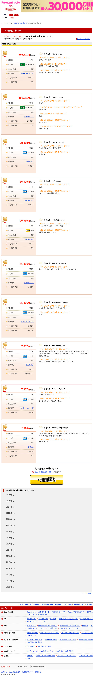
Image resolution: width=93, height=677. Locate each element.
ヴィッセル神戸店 (27, 322)
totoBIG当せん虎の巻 (20, 23)
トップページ (6, 23)
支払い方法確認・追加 (68, 640)
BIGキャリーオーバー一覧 (36, 621)
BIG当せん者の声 (83, 39)
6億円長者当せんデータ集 (49, 633)
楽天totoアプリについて (76, 612)
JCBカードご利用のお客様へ (37, 614)
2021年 (9, 525)
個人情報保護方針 (14, 672)
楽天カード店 (29, 117)
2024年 (9, 507)
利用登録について (58, 612)
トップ (20, 604)
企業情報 (4, 672)
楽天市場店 (30, 162)
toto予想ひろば (79, 604)
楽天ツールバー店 (27, 408)
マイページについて (44, 646)
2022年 (9, 519)
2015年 (9, 562)
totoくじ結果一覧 (51, 628)
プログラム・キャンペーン (66, 656)
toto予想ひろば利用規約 (64, 651)
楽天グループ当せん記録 (70, 633)
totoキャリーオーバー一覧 (69, 628)
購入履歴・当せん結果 (34, 640)
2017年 (9, 550)
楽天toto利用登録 (51, 640)
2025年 (9, 501)
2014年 (9, 568)
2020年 (9, 531)
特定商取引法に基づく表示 (45, 656)
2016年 (9, 556)
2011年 (9, 587)
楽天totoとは (31, 612)
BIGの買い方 (43, 619)
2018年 (9, 544)
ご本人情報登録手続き (34, 642)
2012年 (9, 581)
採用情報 (38, 672)
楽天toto (31, 447)
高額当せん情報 (47, 604)
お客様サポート (43, 612)
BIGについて (31, 619)
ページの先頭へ (87, 593)
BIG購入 (28, 604)
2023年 (9, 513)
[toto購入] (46, 480)
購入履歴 (58, 604)
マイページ (68, 604)
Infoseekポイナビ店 (27, 73)
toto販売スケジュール (34, 628)
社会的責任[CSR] (27, 672)
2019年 (9, 538)
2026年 (9, 495)
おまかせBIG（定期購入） (68, 619)
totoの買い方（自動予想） (47, 626)
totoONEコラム (32, 635)
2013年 (9, 575)
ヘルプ (29, 658)
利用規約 (30, 656)
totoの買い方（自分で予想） (70, 626)
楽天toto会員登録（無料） (44, 472)
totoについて (31, 626)
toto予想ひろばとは (47, 651)
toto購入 (36, 604)
